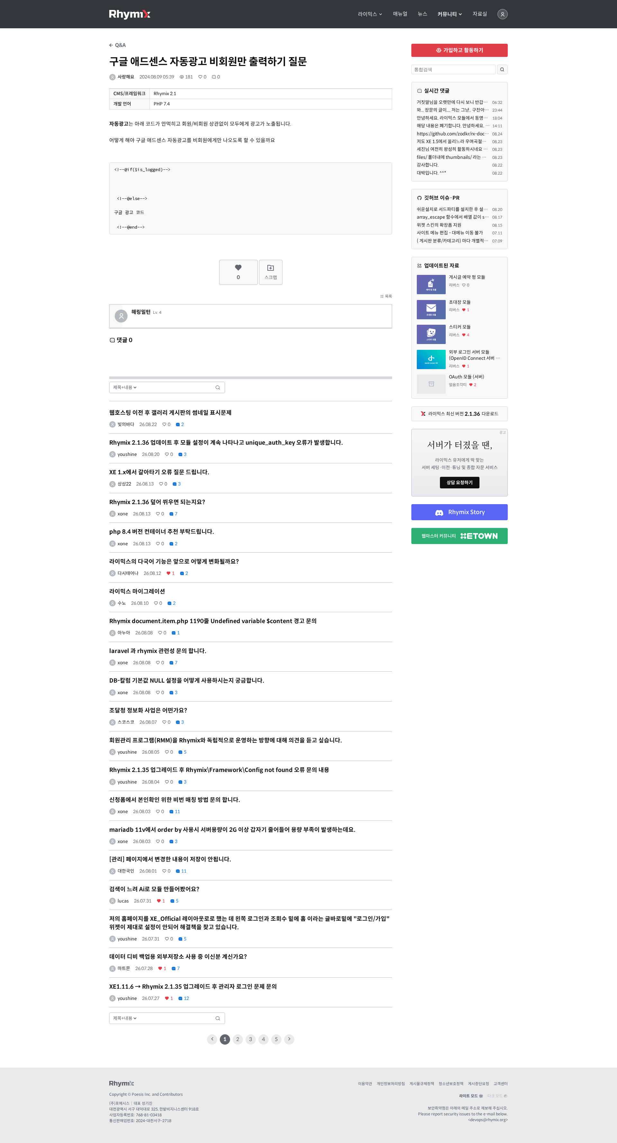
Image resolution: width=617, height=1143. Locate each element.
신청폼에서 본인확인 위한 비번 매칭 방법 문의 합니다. (174, 799)
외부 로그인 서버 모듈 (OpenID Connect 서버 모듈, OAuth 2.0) (474, 355)
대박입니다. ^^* (431, 173)
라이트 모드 (469, 1095)
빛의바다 (126, 424)
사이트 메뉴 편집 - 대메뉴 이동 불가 (450, 233)
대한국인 (126, 871)
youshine (127, 454)
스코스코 (126, 722)
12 (186, 998)
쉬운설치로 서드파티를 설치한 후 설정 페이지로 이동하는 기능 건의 (479, 209)
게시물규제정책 (421, 1083)
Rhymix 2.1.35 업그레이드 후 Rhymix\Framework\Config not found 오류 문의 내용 (219, 770)
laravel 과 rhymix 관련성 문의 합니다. (157, 651)
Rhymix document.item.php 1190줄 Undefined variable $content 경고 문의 (213, 621)
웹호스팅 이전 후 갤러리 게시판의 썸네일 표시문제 (170, 412)
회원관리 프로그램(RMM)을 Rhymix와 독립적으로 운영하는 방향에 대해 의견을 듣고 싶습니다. (225, 740)
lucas (123, 901)
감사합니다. (428, 165)
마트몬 (124, 968)
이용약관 (365, 1083)
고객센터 (501, 1083)
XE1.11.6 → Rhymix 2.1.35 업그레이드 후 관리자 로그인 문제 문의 (193, 986)
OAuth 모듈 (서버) (466, 377)
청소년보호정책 (451, 1083)
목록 (388, 296)
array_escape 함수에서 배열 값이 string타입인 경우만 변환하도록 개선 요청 (489, 217)
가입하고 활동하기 (462, 50)
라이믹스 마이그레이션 (137, 591)
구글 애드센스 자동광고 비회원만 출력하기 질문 (208, 61)
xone (123, 514)
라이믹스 (368, 14)
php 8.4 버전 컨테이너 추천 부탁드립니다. (161, 531)
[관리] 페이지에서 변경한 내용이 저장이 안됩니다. (170, 859)
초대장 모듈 (460, 302)
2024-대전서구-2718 (153, 1120)
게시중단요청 (478, 1083)
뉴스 (422, 14)
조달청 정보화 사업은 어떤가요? (148, 710)
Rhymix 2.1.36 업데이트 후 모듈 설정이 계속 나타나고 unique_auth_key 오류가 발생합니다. (226, 442)
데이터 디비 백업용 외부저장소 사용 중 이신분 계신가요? (178, 956)
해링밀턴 (141, 312)
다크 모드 (495, 1095)
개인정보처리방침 (391, 1083)
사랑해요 (126, 77)
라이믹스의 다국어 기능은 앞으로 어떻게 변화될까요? (174, 561)
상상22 (124, 484)
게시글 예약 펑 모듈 (467, 277)
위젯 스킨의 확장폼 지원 (439, 225)
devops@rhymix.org (488, 1119)
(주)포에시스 (119, 1103)
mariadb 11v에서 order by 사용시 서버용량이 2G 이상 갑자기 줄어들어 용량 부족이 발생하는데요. (232, 829)
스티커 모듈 (460, 327)
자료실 (480, 14)
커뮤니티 (448, 14)
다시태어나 (128, 573)
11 (177, 811)
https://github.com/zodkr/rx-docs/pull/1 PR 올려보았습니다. (478, 134)
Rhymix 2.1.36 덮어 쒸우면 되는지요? (157, 502)
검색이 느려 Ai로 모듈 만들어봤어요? (154, 889)
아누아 (124, 633)
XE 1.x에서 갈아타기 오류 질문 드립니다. (159, 472)
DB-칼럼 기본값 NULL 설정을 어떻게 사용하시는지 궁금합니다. (186, 680)
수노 (122, 603)
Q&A (120, 45)
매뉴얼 (400, 14)
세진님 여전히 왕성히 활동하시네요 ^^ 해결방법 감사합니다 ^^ (475, 149)
